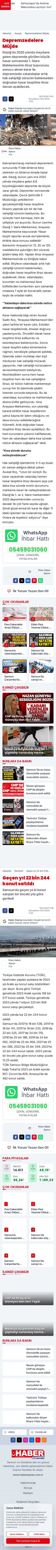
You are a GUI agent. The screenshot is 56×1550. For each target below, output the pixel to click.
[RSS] (44, 1439)
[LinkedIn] (31, 1439)
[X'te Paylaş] (11, 98)
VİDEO (11, 1432)
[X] (19, 1439)
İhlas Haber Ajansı (15, 151)
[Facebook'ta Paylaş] (4, 98)
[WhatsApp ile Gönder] (40, 580)
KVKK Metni (39, 1534)
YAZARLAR (40, 1432)
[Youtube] (37, 1439)
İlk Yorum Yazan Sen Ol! (31, 591)
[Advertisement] (28, 20)
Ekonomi (18, 871)
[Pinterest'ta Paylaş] (34, 580)
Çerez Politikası (17, 1534)
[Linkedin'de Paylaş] (28, 580)
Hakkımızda (28, 1482)
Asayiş (18, 33)
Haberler (6, 33)
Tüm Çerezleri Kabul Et (28, 1541)
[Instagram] (25, 1439)
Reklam (28, 1493)
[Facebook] (13, 1439)
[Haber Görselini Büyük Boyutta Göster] (28, 130)
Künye (28, 1488)
